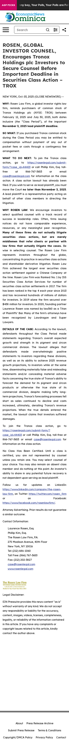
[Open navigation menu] (6, 30)
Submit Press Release (21, 730)
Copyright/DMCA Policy (17, 737)
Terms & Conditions (49, 730)
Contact (61, 737)
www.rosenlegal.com (20, 568)
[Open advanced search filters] (55, 29)
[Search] (48, 29)
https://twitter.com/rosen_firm (47, 493)
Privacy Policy (44, 737)
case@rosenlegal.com (16, 176)
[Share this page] (64, 30)
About (19, 723)
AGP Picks (8, 5)
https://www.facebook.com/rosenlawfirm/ (29, 502)
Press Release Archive (39, 723)
